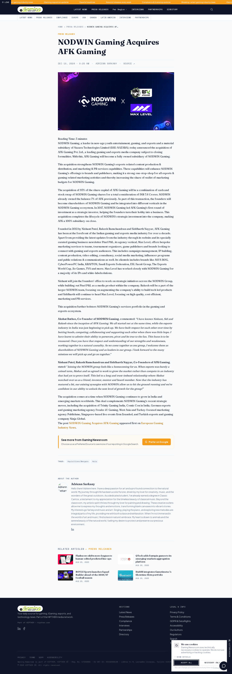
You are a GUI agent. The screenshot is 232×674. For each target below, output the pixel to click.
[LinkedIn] (72, 529)
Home (60, 27)
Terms (32, 657)
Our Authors (176, 629)
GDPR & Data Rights (180, 621)
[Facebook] (24, 628)
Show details (183, 657)
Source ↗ (129, 63)
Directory (172, 9)
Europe (75, 17)
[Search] (211, 9)
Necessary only (212, 662)
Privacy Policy (177, 612)
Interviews (138, 9)
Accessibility (176, 625)
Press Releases (100, 9)
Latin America (108, 17)
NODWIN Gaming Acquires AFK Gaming (94, 423)
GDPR (41, 657)
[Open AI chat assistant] (223, 665)
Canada (93, 17)
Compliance (62, 17)
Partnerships (155, 9)
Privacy (22, 657)
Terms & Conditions (180, 616)
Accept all (186, 662)
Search (173, 638)
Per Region (119, 9)
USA (84, 17)
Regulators (175, 634)
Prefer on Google (158, 441)
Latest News (80, 9)
